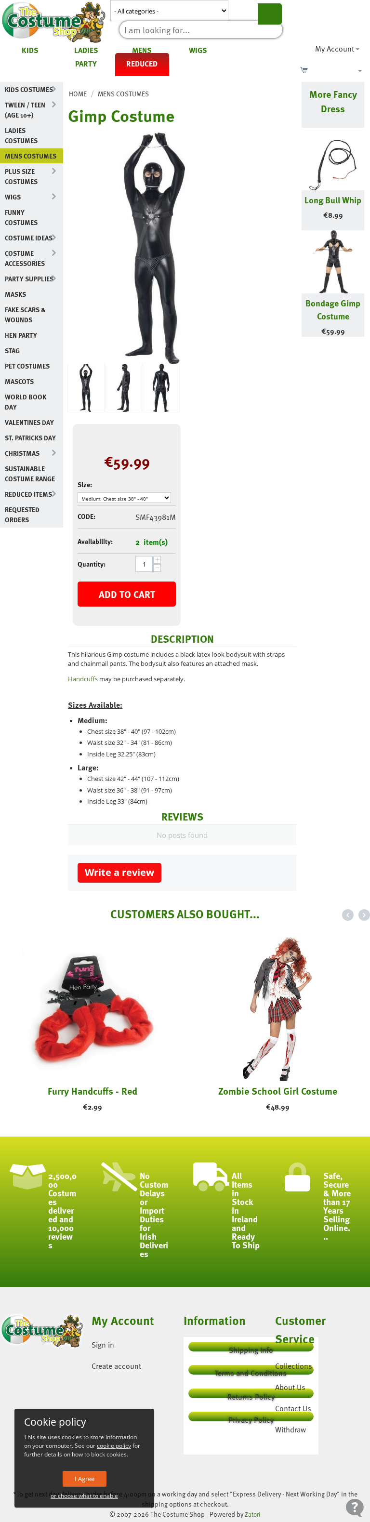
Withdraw (290, 1429)
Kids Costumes (29, 89)
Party (86, 63)
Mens (142, 50)
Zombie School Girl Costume (277, 1091)
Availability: (95, 541)
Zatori (253, 1514)
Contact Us (293, 1408)
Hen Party (21, 335)
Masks (15, 294)
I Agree (84, 1478)
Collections (293, 1366)
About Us (290, 1387)
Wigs (198, 50)
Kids (30, 50)
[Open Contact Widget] (354, 1507)
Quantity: (92, 564)
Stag (12, 350)
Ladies (86, 50)
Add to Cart (127, 594)
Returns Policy (251, 1394)
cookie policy (114, 1446)
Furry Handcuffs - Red (92, 1091)
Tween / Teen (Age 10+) (25, 110)
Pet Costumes (27, 366)
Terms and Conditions (251, 1371)
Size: (85, 484)
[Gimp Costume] (154, 248)
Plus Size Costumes (21, 176)
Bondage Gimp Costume (332, 309)
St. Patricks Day (30, 438)
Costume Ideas (29, 238)
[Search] (270, 14)
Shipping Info (251, 1347)
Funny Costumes (21, 217)
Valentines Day (29, 422)
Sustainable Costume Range (30, 473)
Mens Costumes (30, 156)
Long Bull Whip (332, 199)
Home (78, 94)
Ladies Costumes (21, 135)
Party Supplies (29, 279)
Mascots (19, 381)
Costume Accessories (25, 258)
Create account (116, 1366)
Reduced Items (28, 494)
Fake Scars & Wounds (25, 314)
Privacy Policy (251, 1417)
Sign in (103, 1344)
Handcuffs (83, 679)
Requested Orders (22, 514)
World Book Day (25, 402)
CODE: (86, 516)
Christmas (22, 453)
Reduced (142, 63)
